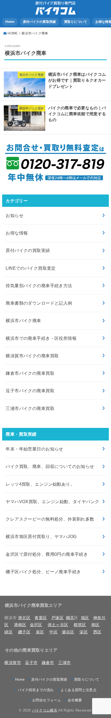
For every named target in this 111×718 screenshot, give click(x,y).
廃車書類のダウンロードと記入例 (39, 303)
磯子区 (24, 632)
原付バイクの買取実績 (39, 21)
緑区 (8, 632)
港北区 (24, 618)
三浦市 (64, 663)
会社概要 (75, 700)
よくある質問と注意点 (78, 690)
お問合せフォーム (46, 700)
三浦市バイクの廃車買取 (30, 408)
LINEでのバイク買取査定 (31, 268)
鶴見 (70, 618)
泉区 (40, 632)
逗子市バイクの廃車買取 (30, 390)
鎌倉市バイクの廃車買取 (30, 373)
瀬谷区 (68, 632)
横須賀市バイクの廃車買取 (32, 355)
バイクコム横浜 (44, 710)
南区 (95, 625)
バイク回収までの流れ (36, 690)
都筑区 (80, 625)
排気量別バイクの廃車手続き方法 (39, 285)
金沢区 (36, 625)
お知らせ (14, 215)
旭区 (85, 618)
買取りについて (75, 21)
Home (10, 21)
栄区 (83, 632)
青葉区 (40, 618)
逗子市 (31, 663)
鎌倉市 (48, 663)
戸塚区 (57, 618)
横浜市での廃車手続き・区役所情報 (41, 338)
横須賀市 (12, 663)
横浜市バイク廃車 (23, 320)
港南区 (20, 625)
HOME (13, 33)
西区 (97, 632)
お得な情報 (17, 232)
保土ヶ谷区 (58, 625)
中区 (53, 632)
